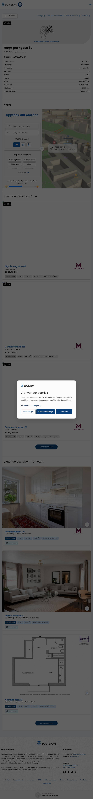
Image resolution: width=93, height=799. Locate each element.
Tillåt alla (64, 411)
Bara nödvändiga (45, 411)
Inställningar (28, 411)
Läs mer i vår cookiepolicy (31, 405)
